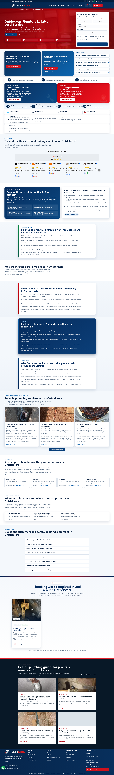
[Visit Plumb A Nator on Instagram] (87, 1)
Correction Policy (82, 773)
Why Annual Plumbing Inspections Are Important (75, 732)
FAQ (76, 5)
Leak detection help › (46, 444)
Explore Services (23, 34)
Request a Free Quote (50, 68)
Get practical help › (19, 485)
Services (63, 5)
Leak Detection (31, 757)
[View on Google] (16, 164)
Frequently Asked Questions (53, 757)
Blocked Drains (31, 754)
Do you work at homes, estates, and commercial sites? (41, 557)
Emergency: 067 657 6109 (11, 765)
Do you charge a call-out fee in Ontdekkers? (38, 540)
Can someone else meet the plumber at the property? (41, 552)
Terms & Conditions (70, 756)
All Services (30, 752)
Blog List (49, 754)
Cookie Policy (69, 759)
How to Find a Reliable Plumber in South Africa (75, 698)
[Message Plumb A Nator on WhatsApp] (94, 1)
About (68, 5)
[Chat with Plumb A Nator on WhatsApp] (3, 768)
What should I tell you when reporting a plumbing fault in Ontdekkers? (91, 55)
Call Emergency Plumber (51, 71)
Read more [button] (17, 173)
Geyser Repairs (31, 759)
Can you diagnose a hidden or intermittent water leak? (87, 58)
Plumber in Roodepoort (25, 9)
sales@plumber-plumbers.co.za (12, 768)
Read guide (23, 708)
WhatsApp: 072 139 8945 (10, 767)
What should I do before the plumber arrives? (39, 565)
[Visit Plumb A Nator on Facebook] (85, 1)
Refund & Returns (70, 754)
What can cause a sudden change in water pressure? (87, 65)
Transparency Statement (71, 760)
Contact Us (81, 5)
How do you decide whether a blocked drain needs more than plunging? (91, 62)
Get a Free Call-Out (11, 34)
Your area (79, 24)
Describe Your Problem (13, 66)
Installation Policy (70, 752)
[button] (15, 170)
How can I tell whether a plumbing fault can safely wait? (42, 561)
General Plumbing (32, 760)
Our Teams (49, 756)
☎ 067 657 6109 (99, 1)
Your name (79, 18)
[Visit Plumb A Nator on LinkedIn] (90, 1)
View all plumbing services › (57, 449)
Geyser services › (81, 444)
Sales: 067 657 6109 (9, 764)
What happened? (81, 29)
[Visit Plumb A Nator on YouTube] (92, 1)
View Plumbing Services (14, 99)
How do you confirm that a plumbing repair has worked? (88, 72)
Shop (73, 5)
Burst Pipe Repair (32, 756)
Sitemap (49, 760)
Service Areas (56, 5)
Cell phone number (97, 18)
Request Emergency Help (67, 99)
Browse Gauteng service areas (71, 214)
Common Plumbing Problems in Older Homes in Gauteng (36, 698)
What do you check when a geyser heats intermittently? (88, 69)
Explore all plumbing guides (88, 674)
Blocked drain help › (11, 444)
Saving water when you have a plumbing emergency (36, 732)
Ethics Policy (74, 773)
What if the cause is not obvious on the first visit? (40, 548)
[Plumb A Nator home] (20, 5)
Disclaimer (68, 757)
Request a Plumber (92, 44)
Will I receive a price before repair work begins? (39, 544)
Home (50, 5)
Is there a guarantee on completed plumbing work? (40, 570)
